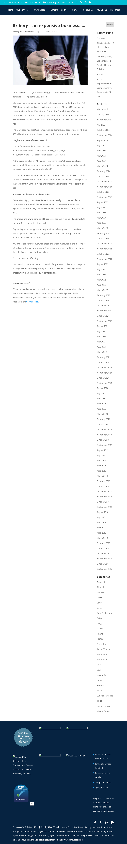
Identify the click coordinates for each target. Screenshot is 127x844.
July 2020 (101, 393)
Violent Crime (103, 711)
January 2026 (103, 114)
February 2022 (103, 295)
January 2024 (103, 176)
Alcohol (100, 587)
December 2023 (104, 181)
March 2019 (102, 476)
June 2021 (101, 336)
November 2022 (104, 248)
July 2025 (101, 124)
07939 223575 (14, 2)
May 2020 (101, 403)
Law (98, 664)
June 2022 (101, 274)
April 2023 (101, 223)
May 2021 (101, 341)
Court (63, 10)
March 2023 (102, 228)
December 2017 (104, 553)
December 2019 (104, 429)
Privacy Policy (101, 787)
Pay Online (102, 10)
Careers (54, 10)
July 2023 (101, 207)
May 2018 (101, 527)
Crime (99, 608)
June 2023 (101, 212)
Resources (115, 10)
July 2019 (101, 455)
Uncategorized (104, 706)
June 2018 (101, 522)
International (103, 659)
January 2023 (103, 238)
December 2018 (104, 491)
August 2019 (102, 450)
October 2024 (103, 130)
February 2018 (103, 543)
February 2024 (103, 171)
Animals (100, 592)
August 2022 (102, 264)
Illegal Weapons (104, 649)
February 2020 (103, 419)
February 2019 (103, 481)
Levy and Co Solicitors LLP (26, 31)
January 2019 (103, 486)
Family (100, 628)
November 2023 (104, 186)
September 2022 (104, 259)
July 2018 (101, 517)
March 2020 (102, 414)
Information (102, 654)
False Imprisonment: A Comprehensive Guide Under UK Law (104, 87)
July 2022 (101, 269)
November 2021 (104, 310)
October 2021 (103, 316)
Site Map (78, 839)
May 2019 (101, 465)
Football (100, 639)
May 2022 (101, 279)
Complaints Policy (103, 782)
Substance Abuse (105, 695)
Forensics (101, 644)
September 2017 (104, 569)
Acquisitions (102, 582)
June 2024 (101, 150)
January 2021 (103, 362)
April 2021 (101, 347)
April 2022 (101, 285)
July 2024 (101, 145)
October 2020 (103, 377)
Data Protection (104, 613)
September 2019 (104, 445)
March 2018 (102, 538)
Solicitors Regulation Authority (50, 839)
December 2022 (104, 243)
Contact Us (88, 10)
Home (10, 10)
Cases (99, 597)
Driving (100, 618)
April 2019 (101, 470)
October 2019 (103, 439)
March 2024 (102, 166)
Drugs (100, 623)
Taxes (99, 700)
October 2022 (103, 254)
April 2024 (101, 161)
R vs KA (100, 74)
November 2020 (104, 372)
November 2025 (104, 119)
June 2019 (101, 460)
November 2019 (104, 434)
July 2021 (101, 331)
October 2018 (103, 501)
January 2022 (103, 300)
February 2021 (103, 357)
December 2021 (104, 305)
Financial (101, 633)
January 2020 (103, 424)
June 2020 (101, 398)
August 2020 (102, 388)
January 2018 (103, 548)
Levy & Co (101, 675)
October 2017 (103, 564)
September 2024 (104, 135)
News (74, 10)
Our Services (22, 10)
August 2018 (102, 512)
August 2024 (102, 140)
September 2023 (104, 197)
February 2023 (103, 233)
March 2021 (102, 352)
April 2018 (101, 532)
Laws (99, 670)
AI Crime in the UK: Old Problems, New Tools (105, 47)
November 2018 (104, 496)
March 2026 (102, 109)
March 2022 (102, 290)
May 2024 (101, 155)
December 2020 (104, 367)
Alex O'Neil (53, 827)
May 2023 (101, 217)
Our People (39, 10)
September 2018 (104, 507)
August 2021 (102, 326)
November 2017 (104, 558)
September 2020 (104, 383)
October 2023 (103, 192)
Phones (100, 685)
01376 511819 (32, 2)
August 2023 (102, 202)
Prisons (100, 690)
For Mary (101, 38)
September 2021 (104, 321)
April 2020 (101, 409)
